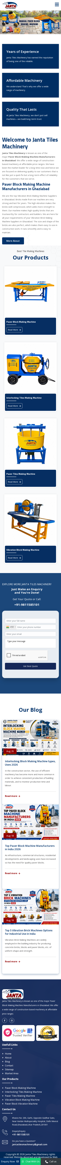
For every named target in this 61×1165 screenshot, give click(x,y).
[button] (4, 22)
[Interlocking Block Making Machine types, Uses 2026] (30, 737)
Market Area (11, 1073)
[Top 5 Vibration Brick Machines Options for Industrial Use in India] (30, 906)
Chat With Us (33, 1161)
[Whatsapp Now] (46, 1161)
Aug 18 (10, 835)
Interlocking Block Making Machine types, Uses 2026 (30, 763)
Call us (53, 1161)
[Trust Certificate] (47, 1032)
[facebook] (4, 1020)
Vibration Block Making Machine (22, 1099)
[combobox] (10, 627)
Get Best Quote (30, 666)
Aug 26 (10, 751)
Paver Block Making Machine (20, 1087)
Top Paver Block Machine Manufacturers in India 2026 (30, 847)
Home (8, 1053)
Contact (9, 1065)
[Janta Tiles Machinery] (9, 4)
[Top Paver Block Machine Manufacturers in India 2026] (30, 822)
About (8, 1057)
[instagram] (11, 1020)
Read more (11, 796)
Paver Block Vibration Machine (21, 1103)
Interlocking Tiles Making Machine (23, 1091)
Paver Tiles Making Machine (20, 1095)
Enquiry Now (8, 1161)
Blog (7, 1061)
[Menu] (57, 4)
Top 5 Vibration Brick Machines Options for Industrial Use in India (28, 932)
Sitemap (9, 1069)
